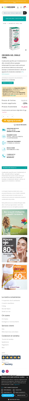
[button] (25, 50)
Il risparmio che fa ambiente (11, 300)
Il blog (4, 306)
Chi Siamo (5, 319)
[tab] (14, 167)
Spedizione (5, 342)
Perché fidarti (6, 309)
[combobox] (12, 13)
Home (4, 23)
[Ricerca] (25, 12)
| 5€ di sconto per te (11, 1)
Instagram (7, 371)
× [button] (27, 377)
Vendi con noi (6, 311)
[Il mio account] (17, 7)
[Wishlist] (21, 7)
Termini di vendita (7, 339)
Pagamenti (5, 345)
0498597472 (6, 1)
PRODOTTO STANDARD (8, 82)
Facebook (3, 371)
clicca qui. (13, 95)
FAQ (3, 329)
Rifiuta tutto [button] (21, 395)
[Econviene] (9, 7)
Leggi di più (17, 384)
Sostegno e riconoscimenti (10, 322)
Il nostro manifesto (8, 303)
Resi (3, 347)
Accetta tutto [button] (8, 395)
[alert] (14, 388)
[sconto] (14, 249)
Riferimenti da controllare (10, 332)
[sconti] (14, 276)
